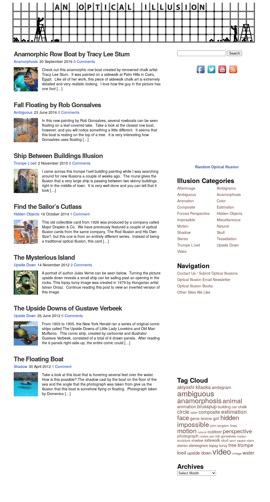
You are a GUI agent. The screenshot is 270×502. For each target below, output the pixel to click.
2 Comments (81, 264)
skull (224, 440)
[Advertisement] (216, 115)
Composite (186, 207)
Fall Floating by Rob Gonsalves (57, 104)
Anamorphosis (26, 61)
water (248, 452)
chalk (242, 406)
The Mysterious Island (44, 257)
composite (209, 412)
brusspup (207, 406)
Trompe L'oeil (25, 163)
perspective (237, 431)
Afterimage (186, 188)
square (241, 440)
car (234, 406)
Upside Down (25, 264)
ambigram (221, 387)
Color (221, 200)
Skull (221, 232)
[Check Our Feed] (233, 73)
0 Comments (84, 61)
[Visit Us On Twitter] (211, 73)
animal (232, 400)
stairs (250, 440)
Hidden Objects (26, 213)
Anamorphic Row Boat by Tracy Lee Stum (71, 53)
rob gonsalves (225, 436)
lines (233, 425)
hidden (229, 417)
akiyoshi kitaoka (194, 386)
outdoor (215, 431)
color (193, 412)
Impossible (186, 219)
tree (232, 445)
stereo (182, 445)
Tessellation (227, 238)
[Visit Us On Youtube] (222, 73)
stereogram (198, 445)
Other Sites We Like (193, 292)
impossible (193, 424)
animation (186, 406)
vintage (237, 453)
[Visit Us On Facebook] (200, 73)
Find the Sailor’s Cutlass (47, 206)
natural (202, 432)
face (183, 417)
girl (216, 418)
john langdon (219, 425)
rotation (241, 436)
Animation (185, 200)
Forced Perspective (193, 213)
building (224, 406)
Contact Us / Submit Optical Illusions (207, 273)
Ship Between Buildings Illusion (58, 155)
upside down (199, 453)
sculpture (183, 440)
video (222, 451)
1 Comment (80, 213)
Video (182, 251)
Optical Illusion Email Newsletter (203, 279)
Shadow (20, 366)
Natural (223, 226)
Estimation (225, 207)
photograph (188, 436)
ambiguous (195, 393)
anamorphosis (199, 400)
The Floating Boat (38, 358)
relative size (207, 436)
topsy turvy (218, 445)
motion (187, 430)
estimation (234, 411)
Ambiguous (23, 112)
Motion (183, 226)
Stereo (182, 238)
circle (183, 411)
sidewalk (212, 440)
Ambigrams (226, 188)
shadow (197, 440)
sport (232, 440)
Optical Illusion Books (195, 285)
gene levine (201, 418)
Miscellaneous (228, 219)
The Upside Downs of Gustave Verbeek (68, 307)
